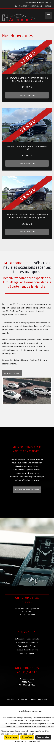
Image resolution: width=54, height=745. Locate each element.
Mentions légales (27, 653)
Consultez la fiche (27, 95)
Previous (6, 391)
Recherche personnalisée (27, 489)
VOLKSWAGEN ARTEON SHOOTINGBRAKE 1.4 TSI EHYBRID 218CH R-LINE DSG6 (27, 79)
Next (47, 391)
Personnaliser (43, 737)
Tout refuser (27, 737)
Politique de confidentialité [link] (27, 741)
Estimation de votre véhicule (27, 639)
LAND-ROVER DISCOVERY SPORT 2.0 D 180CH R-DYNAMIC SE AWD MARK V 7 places (27, 216)
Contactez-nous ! (12, 373)
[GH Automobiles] (18, 15)
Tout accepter (11, 737)
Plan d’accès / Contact (27, 646)
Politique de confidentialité (27, 650)
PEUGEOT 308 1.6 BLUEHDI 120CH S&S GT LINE (27, 148)
